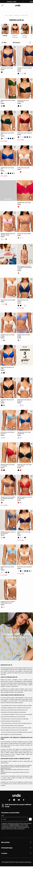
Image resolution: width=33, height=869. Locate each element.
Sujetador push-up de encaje (23, 202)
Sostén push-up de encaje (7, 68)
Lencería (10, 15)
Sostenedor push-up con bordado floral (23, 101)
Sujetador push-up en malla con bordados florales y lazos (8, 602)
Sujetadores (16, 15)
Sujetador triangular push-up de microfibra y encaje (8, 234)
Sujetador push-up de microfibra (8, 300)
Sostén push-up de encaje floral (24, 133)
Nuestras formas (24, 15)
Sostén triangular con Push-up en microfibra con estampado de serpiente (24, 267)
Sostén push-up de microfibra (24, 233)
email (2, 815)
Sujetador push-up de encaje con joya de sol (23, 433)
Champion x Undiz (11, 1)
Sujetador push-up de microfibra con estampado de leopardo (8, 497)
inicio (6, 15)
